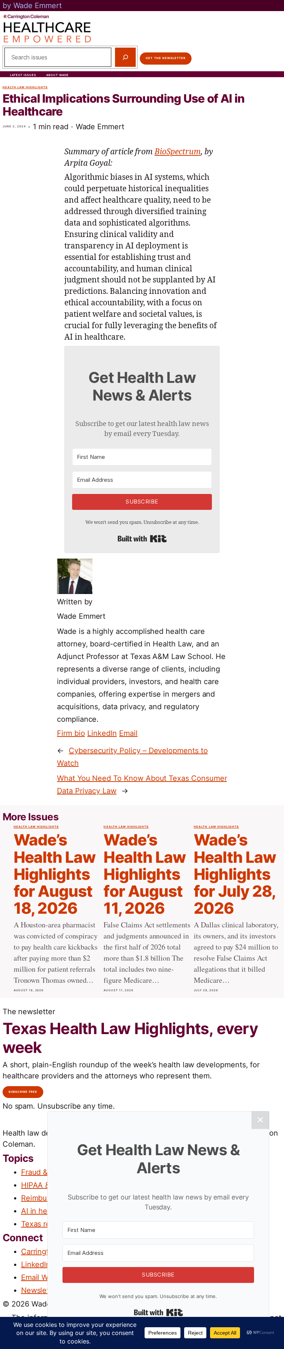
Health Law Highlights (25, 87)
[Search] (125, 57)
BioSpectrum (178, 152)
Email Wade (41, 1277)
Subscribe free (23, 1092)
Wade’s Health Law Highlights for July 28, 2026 (235, 874)
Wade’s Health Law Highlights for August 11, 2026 (145, 874)
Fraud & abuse (46, 1172)
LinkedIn (102, 733)
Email (128, 733)
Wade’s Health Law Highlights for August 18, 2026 (55, 874)
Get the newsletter (166, 58)
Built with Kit (142, 538)
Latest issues (23, 75)
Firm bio (71, 733)
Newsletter (40, 1290)
